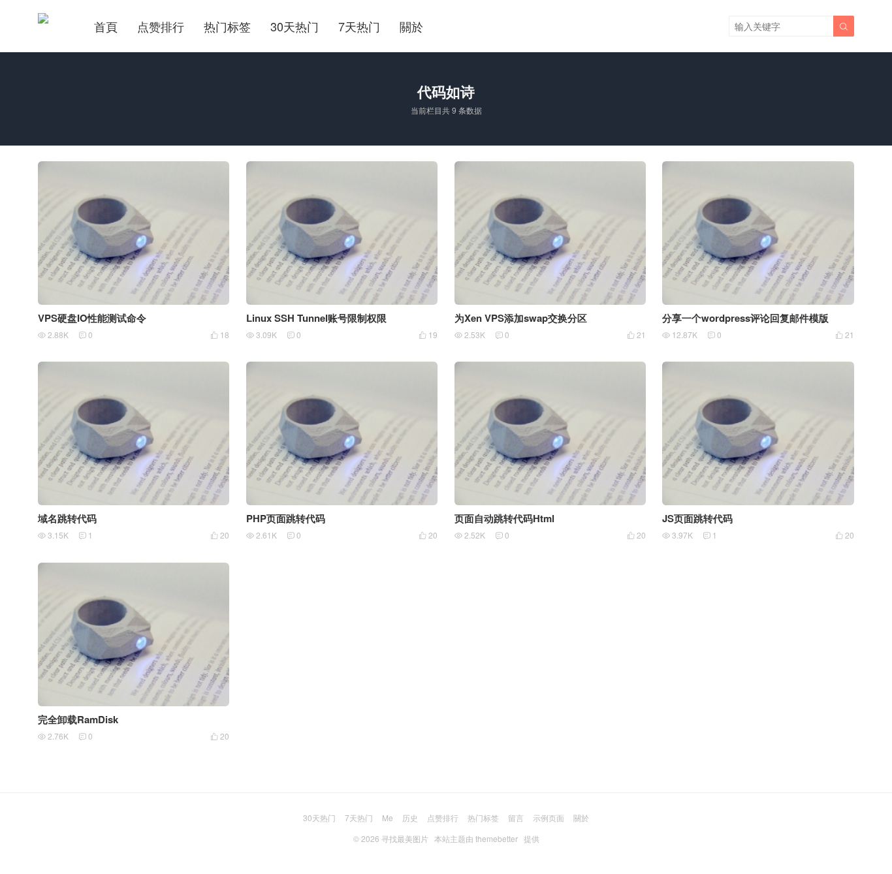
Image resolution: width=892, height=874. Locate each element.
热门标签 (227, 26)
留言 (516, 817)
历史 (410, 817)
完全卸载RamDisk (78, 719)
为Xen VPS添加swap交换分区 (520, 318)
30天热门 (294, 26)
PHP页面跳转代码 (285, 518)
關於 (411, 26)
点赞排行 (160, 26)
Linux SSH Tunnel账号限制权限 (316, 318)
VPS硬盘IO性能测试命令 (92, 318)
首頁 (106, 26)
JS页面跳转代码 (697, 518)
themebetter (496, 838)
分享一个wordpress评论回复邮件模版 (745, 318)
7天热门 (359, 26)
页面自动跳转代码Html (504, 518)
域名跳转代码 (67, 518)
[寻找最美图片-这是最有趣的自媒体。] (43, 18)
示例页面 (548, 817)
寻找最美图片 (404, 838)
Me (387, 817)
